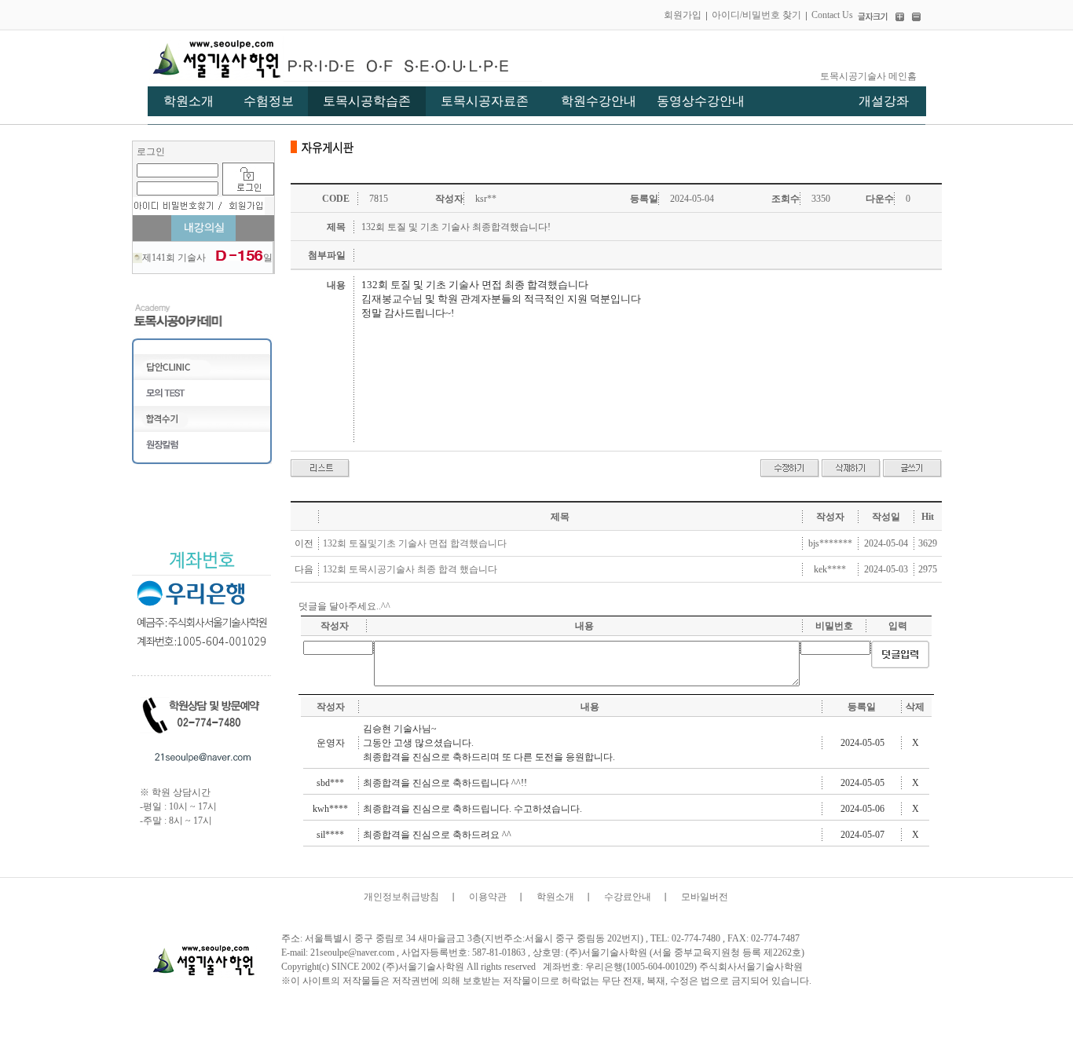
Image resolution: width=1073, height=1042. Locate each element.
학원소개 (555, 896)
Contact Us (832, 14)
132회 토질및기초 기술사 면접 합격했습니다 (415, 543)
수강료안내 (627, 896)
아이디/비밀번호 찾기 (756, 14)
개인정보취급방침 (401, 896)
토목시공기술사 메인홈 (868, 76)
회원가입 (682, 14)
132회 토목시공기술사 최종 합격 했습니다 (410, 569)
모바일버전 (704, 896)
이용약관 (488, 896)
